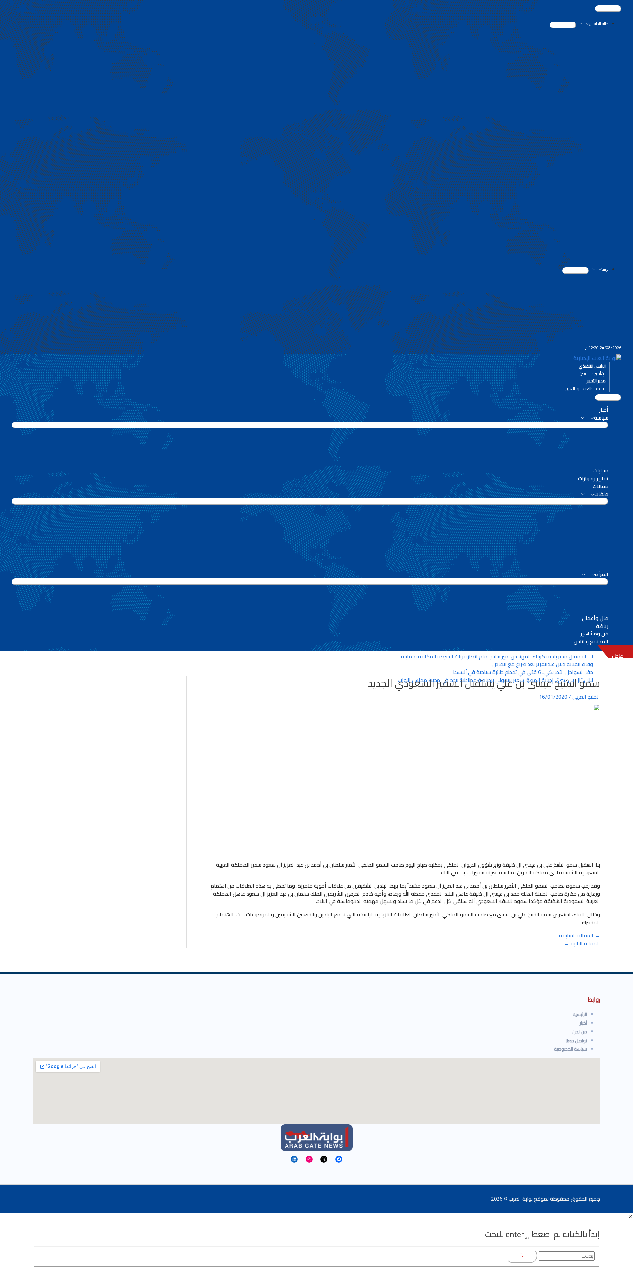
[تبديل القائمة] (563, 25)
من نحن (579, 1031)
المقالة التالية (582, 943)
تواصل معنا (576, 1040)
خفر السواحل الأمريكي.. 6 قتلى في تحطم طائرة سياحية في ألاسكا (523, 672)
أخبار (583, 1023)
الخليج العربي (586, 697)
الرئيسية (580, 1014)
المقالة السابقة (579, 935)
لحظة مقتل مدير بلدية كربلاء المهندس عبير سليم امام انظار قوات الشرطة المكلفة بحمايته (497, 656)
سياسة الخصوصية (570, 1049)
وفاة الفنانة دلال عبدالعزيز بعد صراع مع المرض (542, 664)
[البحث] (521, 1256)
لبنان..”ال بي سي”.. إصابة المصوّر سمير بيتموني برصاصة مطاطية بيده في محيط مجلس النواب (495, 680)
